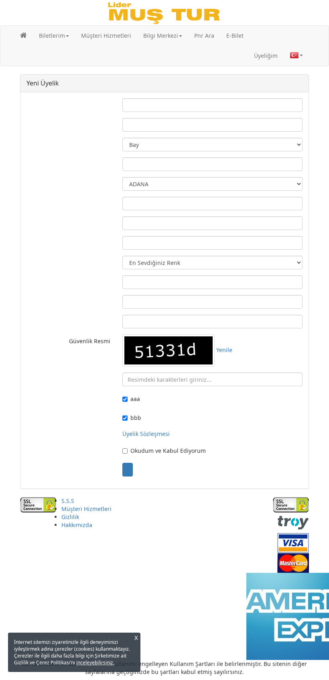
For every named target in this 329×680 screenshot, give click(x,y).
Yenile (224, 350)
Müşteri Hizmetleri (106, 35)
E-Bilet (235, 35)
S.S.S (67, 501)
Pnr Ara (204, 35)
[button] (54, 36)
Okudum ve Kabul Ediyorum (168, 450)
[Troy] (293, 522)
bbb (135, 417)
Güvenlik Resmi (89, 341)
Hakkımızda (76, 525)
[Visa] (293, 542)
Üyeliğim (266, 55)
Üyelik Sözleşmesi (146, 434)
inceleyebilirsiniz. (95, 662)
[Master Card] (293, 562)
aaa (135, 399)
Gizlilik (70, 517)
